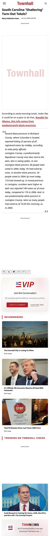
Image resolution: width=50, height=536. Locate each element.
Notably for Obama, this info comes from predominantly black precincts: (25, 121)
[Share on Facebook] (14, 272)
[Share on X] (4, 272)
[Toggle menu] (4, 3)
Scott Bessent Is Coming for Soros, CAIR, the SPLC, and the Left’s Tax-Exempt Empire (25, 514)
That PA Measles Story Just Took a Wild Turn (22, 428)
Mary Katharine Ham (10, 18)
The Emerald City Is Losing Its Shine (19, 350)
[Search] (45, 3)
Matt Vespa (7, 393)
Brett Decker (8, 354)
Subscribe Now (37, 305)
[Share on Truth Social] (9, 272)
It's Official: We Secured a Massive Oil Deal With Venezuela (23, 389)
